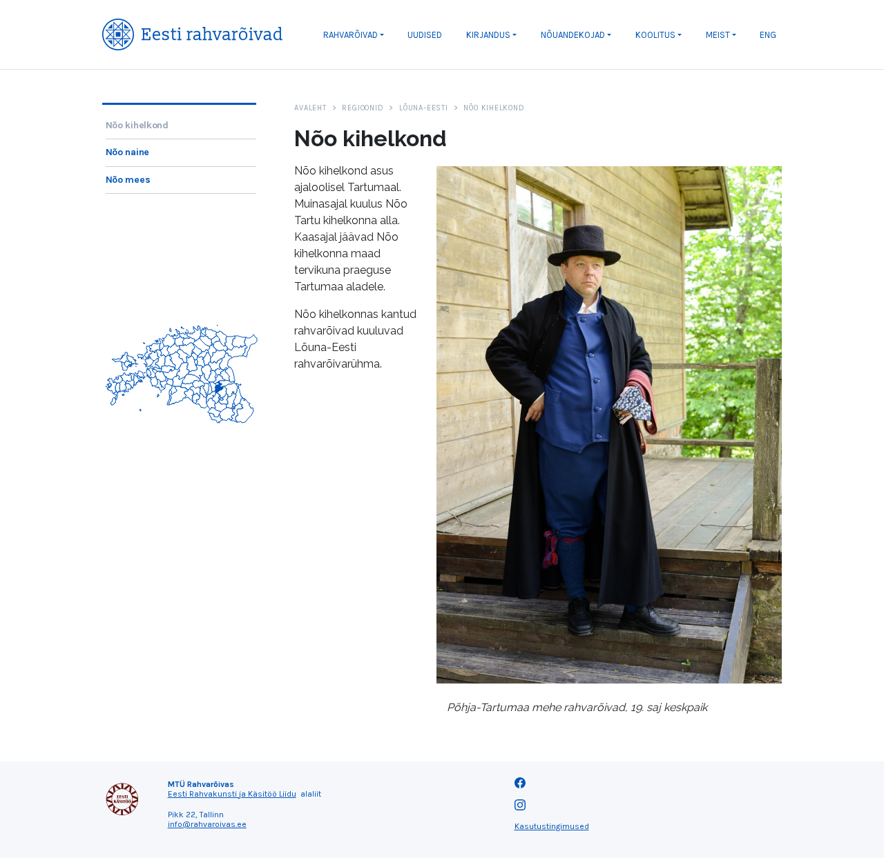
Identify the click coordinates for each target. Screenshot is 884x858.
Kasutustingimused (552, 826)
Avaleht (310, 107)
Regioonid (362, 107)
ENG (768, 35)
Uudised (424, 35)
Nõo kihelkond (137, 125)
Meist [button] (718, 35)
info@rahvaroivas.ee (207, 824)
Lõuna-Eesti (423, 107)
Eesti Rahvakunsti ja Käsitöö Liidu (232, 794)
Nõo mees (128, 180)
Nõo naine (127, 152)
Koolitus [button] (655, 35)
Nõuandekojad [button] (573, 35)
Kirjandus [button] (488, 35)
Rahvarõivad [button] (350, 35)
